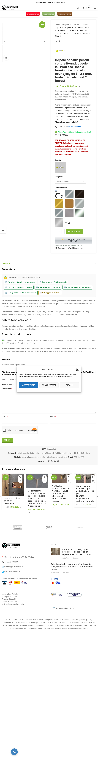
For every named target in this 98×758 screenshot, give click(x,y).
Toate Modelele (23, 453)
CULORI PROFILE (48, 14)
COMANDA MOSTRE (64, 14)
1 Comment (75, 558)
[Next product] (62, 41)
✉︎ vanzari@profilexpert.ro (56, 2)
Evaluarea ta (7, 384)
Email (53, 417)
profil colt (63, 457)
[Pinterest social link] (58, 461)
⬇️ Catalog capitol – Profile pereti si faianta (20, 293)
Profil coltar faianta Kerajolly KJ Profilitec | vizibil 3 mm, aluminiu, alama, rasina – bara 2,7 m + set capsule (61, 493)
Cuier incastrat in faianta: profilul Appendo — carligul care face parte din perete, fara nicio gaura (72, 566)
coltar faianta (27, 457)
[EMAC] (49, 527)
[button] (77, 369)
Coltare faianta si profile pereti (42, 453)
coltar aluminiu (39, 457)
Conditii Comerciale (9, 601)
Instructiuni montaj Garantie (13, 604)
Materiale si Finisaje (10, 594)
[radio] (60, 167)
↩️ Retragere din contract (63, 608)
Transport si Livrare (9, 596)
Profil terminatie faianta (64, 453)
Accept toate (28, 385)
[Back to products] (59, 41)
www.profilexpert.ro (12, 572)
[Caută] (78, 7)
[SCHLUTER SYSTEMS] (17, 527)
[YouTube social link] (55, 461)
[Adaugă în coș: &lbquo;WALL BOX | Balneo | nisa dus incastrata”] (20, 477)
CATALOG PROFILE (33, 14)
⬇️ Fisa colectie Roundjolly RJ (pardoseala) (20, 282)
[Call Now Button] (14, 751)
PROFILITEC (79, 457)
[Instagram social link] (51, 461)
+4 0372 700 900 (74, 127)
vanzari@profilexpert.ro (13, 567)
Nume (5, 417)
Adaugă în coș (74, 232)
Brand (57, 160)
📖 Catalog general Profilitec (50, 293)
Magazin (65, 24)
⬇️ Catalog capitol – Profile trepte (48, 287)
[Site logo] (10, 7)
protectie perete (52, 457)
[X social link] (48, 461)
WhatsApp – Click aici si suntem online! (74, 132)
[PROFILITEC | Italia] (80, 527)
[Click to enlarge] (6, 57)
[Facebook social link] (45, 461)
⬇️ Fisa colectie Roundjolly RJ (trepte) (18, 287)
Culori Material (61, 188)
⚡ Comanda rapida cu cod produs (73, 240)
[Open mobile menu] (95, 7)
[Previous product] (56, 41)
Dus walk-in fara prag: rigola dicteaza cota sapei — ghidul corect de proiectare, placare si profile (78, 552)
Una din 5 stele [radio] (16, 384)
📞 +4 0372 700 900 (40, 2)
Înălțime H (59, 177)
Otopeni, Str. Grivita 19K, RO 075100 (19, 557)
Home (57, 24)
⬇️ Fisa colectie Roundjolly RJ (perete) (77, 287)
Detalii (69, 385)
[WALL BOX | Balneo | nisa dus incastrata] (13, 485)
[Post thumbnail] (55, 553)
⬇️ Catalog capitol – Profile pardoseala (53, 282)
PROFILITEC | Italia (80, 24)
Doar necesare (49, 385)
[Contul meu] (82, 7)
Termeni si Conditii (9, 599)
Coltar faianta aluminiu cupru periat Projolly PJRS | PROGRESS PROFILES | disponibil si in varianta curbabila (85, 493)
